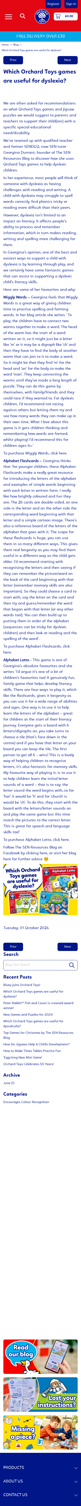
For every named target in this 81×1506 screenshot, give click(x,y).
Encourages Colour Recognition (26, 1102)
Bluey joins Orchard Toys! (21, 985)
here (7, 859)
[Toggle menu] (8, 16)
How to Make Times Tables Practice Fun (32, 1051)
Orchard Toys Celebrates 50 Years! (28, 1064)
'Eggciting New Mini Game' (22, 1057)
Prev (13, 60)
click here (58, 453)
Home (5, 44)
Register (53, 4)
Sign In (71, 4)
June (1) (8, 1083)
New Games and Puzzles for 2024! (28, 1015)
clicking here (36, 853)
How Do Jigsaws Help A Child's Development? (36, 1044)
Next (67, 60)
